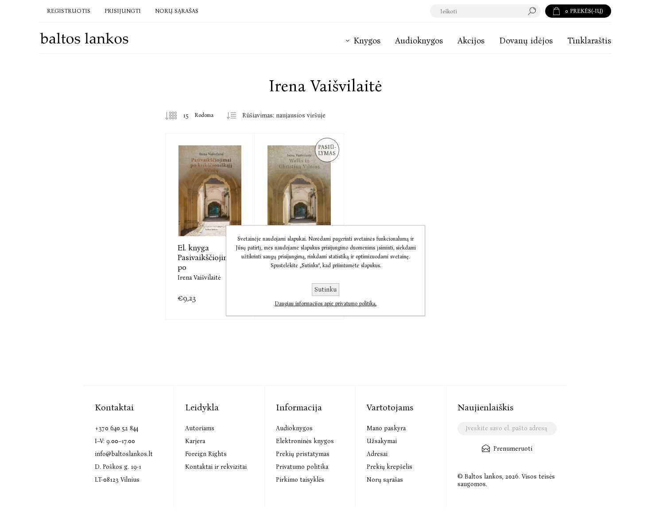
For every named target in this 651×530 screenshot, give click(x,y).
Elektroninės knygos (305, 441)
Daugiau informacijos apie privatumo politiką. (325, 303)
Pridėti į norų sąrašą (232, 217)
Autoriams (199, 428)
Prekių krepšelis (389, 467)
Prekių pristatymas (302, 454)
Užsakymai (382, 441)
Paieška (534, 11)
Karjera (195, 441)
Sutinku (325, 289)
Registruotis (68, 11)
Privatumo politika (302, 467)
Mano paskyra (386, 428)
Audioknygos (294, 428)
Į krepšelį (210, 217)
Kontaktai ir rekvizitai (216, 467)
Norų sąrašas (385, 479)
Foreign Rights (206, 454)
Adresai (377, 454)
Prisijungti (123, 11)
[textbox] (476, 11)
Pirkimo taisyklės (300, 479)
